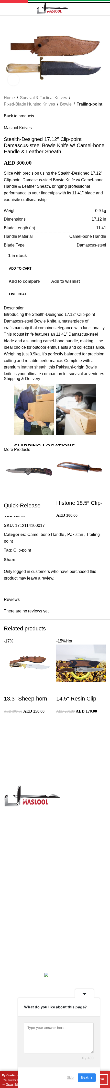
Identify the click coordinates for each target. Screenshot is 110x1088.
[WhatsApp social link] (51, 901)
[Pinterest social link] (31, 559)
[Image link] (32, 795)
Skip (70, 1077)
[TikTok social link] (57, 901)
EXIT (101, 1079)
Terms (9, 1084)
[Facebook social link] (20, 559)
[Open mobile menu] (5, 8)
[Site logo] (52, 7)
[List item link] (55, 832)
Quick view (24, 495)
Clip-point (22, 550)
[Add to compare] (10, 495)
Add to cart (20, 268)
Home (9, 98)
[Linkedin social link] (37, 559)
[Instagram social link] (25, 901)
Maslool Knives (18, 128)
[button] (18, 709)
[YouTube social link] (31, 901)
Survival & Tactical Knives (43, 98)
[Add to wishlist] (37, 495)
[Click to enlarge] (13, 80)
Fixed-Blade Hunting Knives (29, 104)
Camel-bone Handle (45, 534)
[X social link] (25, 559)
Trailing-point (89, 104)
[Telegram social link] (43, 559)
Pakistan (75, 534)
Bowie (66, 104)
